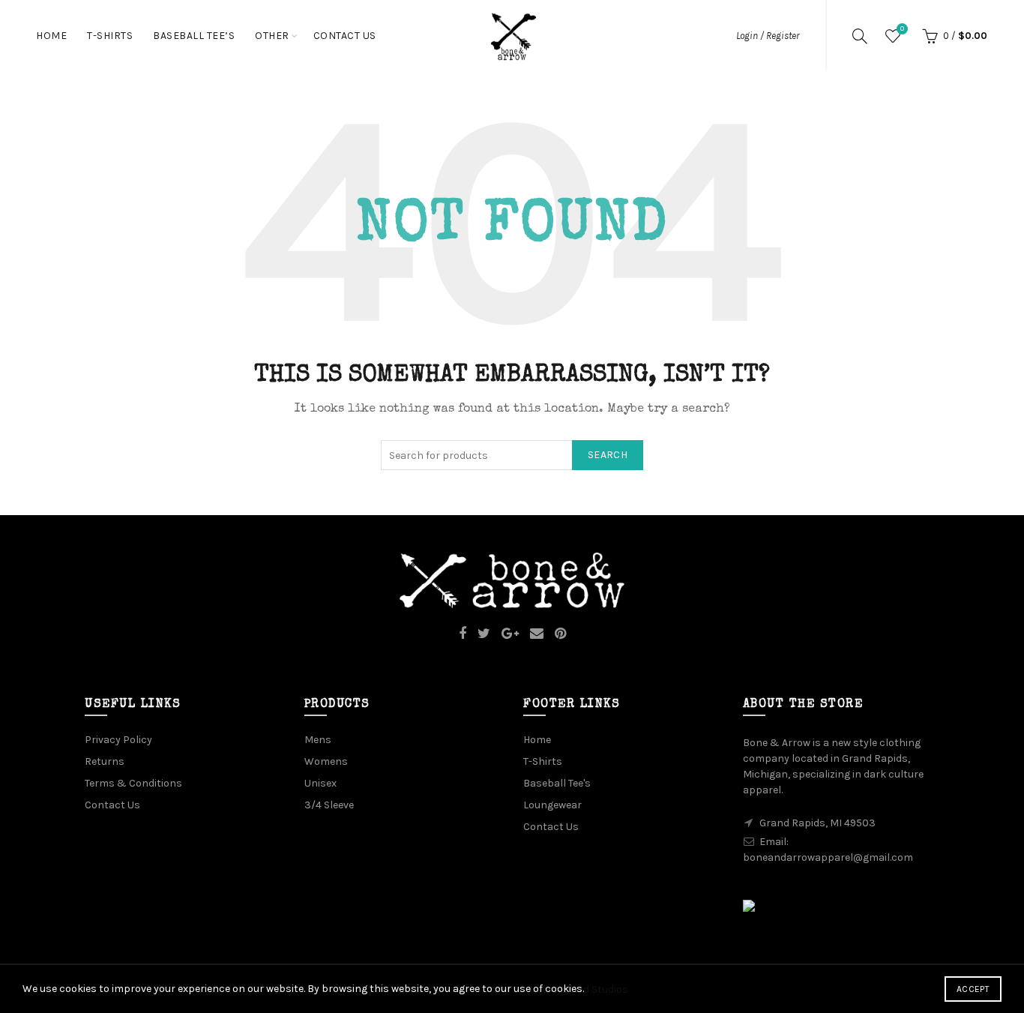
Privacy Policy (118, 739)
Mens (317, 739)
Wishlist (902, 29)
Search (607, 454)
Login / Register (767, 35)
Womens (326, 761)
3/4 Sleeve (329, 805)
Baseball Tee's (557, 783)
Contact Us (344, 35)
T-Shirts (110, 35)
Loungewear (552, 805)
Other (272, 35)
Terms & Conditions (133, 783)
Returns (104, 761)
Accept (973, 989)
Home (51, 35)
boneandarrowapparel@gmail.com (828, 857)
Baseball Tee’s (194, 35)
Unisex (320, 783)
